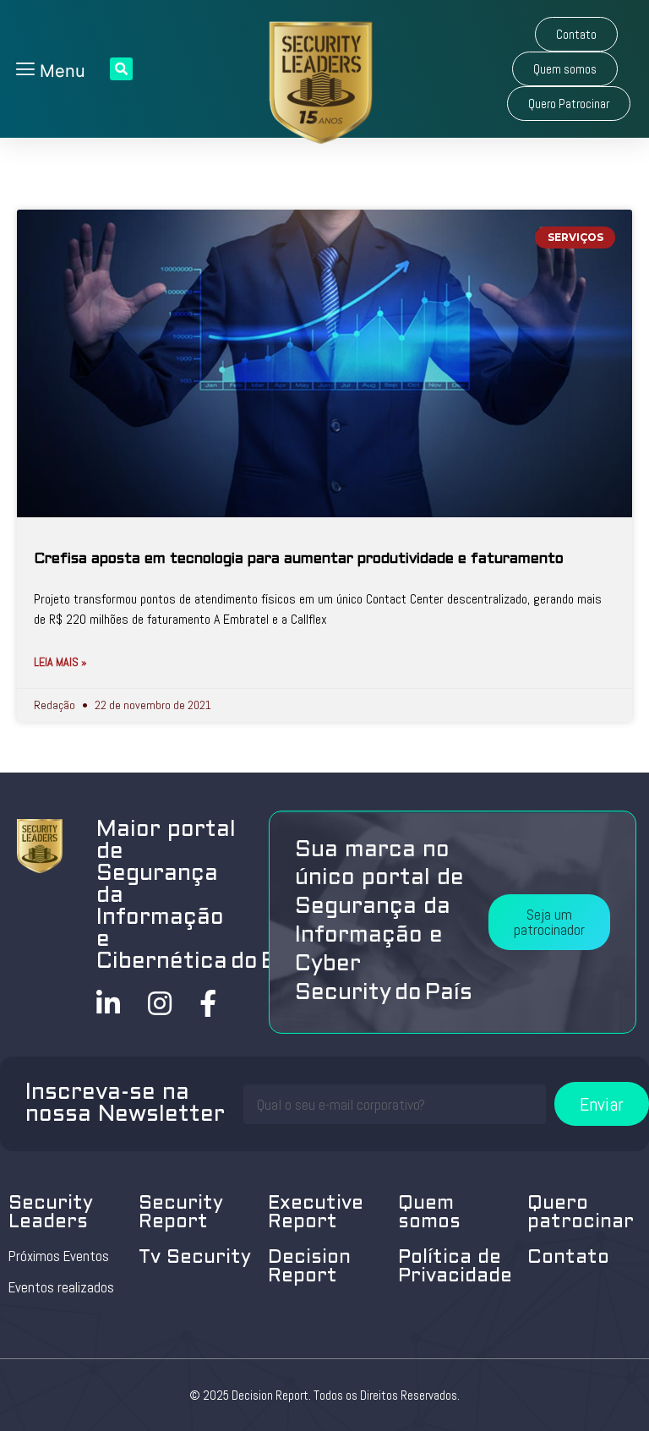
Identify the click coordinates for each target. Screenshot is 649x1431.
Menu (60, 71)
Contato (568, 1258)
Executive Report (315, 1213)
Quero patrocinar (580, 1213)
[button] (576, 34)
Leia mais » (60, 661)
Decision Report (309, 1267)
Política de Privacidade (455, 1267)
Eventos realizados (61, 1287)
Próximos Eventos (58, 1256)
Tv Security (195, 1258)
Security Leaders (50, 1213)
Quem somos (429, 1213)
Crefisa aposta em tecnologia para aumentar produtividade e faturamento (299, 559)
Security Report (181, 1213)
